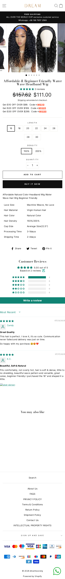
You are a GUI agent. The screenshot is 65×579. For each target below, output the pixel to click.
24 (45, 128)
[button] (27, 89)
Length (32, 123)
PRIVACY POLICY (32, 499)
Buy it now (32, 184)
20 (27, 128)
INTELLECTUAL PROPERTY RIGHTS (32, 525)
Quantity (32, 159)
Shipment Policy (32, 515)
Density (32, 145)
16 (11, 128)
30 (36, 137)
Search (32, 477)
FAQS (32, 494)
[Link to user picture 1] (7, 390)
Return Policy (32, 509)
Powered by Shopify (32, 576)
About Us (32, 488)
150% (26, 151)
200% (38, 151)
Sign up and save (32, 535)
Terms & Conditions (32, 504)
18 (19, 128)
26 (54, 128)
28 (28, 137)
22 (36, 128)
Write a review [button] (32, 300)
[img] (7, 321)
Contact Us (32, 520)
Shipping (22, 100)
